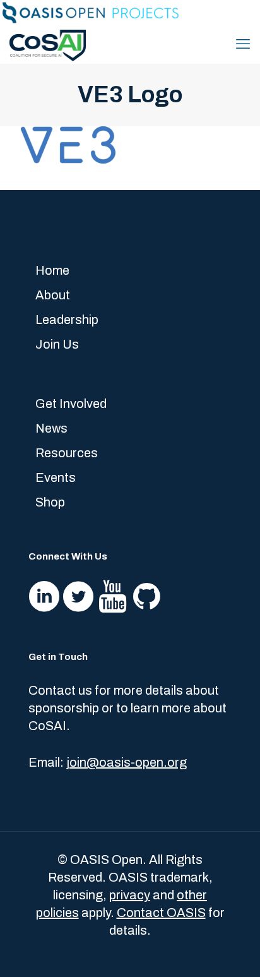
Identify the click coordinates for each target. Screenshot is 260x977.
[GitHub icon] (251, 14)
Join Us (57, 344)
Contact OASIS (161, 913)
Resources (66, 453)
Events (55, 477)
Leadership (66, 320)
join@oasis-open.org (126, 762)
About (52, 295)
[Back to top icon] (234, 951)
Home (52, 270)
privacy (129, 895)
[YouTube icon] (225, 14)
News (51, 428)
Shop (50, 502)
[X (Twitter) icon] (211, 14)
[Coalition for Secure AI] (47, 44)
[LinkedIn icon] (238, 14)
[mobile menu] (243, 44)
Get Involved (71, 404)
